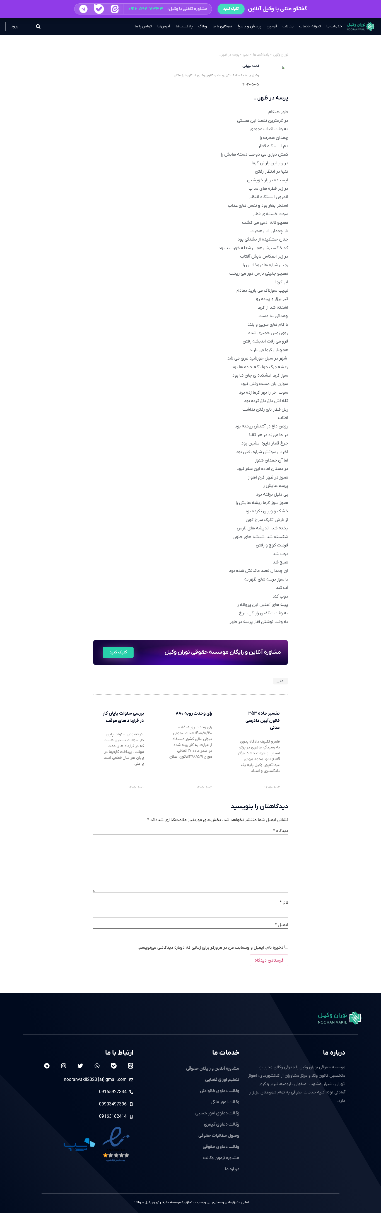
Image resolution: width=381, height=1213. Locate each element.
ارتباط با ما (119, 1052)
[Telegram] (47, 1066)
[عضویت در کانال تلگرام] (83, 9)
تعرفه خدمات (310, 26)
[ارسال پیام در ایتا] (114, 9)
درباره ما (334, 1052)
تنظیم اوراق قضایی (222, 1080)
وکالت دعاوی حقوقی (221, 1147)
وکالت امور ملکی (225, 1102)
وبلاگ (202, 26)
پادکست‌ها (184, 26)
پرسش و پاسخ (249, 26)
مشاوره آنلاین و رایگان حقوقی (212, 1068)
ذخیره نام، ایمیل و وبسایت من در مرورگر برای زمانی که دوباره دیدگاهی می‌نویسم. (210, 947)
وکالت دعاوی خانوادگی (219, 1091)
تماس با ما (143, 26)
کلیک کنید (231, 8)
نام (284, 902)
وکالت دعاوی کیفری (221, 1124)
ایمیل (281, 925)
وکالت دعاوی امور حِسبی (217, 1113)
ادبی (280, 681)
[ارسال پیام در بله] (99, 9)
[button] (143, 9)
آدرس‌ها (163, 26)
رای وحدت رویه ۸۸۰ (193, 713)
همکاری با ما (222, 26)
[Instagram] (63, 1066)
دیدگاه (280, 831)
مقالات (288, 26)
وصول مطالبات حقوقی (218, 1135)
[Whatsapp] (97, 1066)
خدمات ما (334, 26)
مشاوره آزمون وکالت (221, 1158)
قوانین (272, 26)
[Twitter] (80, 1066)
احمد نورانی (250, 66)
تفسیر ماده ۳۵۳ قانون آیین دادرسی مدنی (262, 721)
